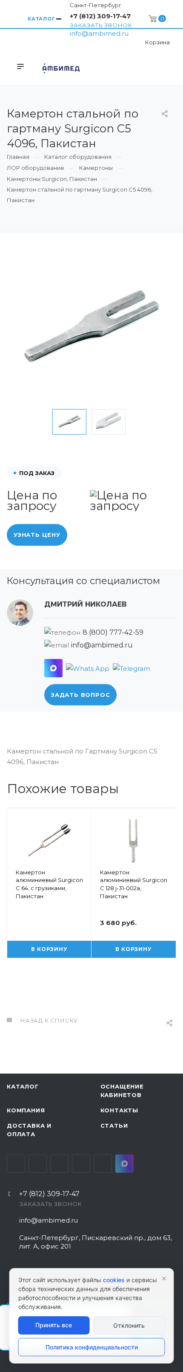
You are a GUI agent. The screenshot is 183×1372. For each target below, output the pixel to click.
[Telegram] (131, 668)
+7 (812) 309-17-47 (100, 16)
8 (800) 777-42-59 (113, 632)
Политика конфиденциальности (92, 1347)
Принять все (53, 1325)
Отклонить (129, 1325)
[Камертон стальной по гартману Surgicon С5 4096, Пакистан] (91, 328)
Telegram (38, 1163)
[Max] (53, 668)
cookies (114, 1279)
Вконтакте (16, 1163)
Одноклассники (81, 1163)
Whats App (103, 1163)
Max (124, 1163)
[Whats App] (87, 668)
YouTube (59, 1163)
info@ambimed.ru (99, 33)
